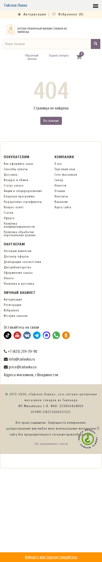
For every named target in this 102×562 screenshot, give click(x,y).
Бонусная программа (19, 196)
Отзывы (60, 191)
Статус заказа (13, 185)
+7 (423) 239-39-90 (22, 351)
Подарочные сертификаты (23, 202)
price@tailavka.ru (22, 367)
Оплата (9, 278)
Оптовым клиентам (18, 251)
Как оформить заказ (18, 164)
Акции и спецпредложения (23, 191)
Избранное (11, 310)
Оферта (9, 218)
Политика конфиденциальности (19, 225)
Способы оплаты (16, 169)
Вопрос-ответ (14, 207)
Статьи (8, 212)
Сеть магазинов (66, 174)
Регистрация (13, 305)
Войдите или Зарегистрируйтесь (51, 557)
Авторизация (34, 14)
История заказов (16, 316)
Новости (60, 185)
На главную (51, 121)
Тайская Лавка (15, 5)
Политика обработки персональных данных (20, 233)
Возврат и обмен (16, 180)
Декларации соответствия (22, 262)
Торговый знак (65, 169)
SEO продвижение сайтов (51, 443)
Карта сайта (63, 207)
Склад (59, 180)
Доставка (11, 174)
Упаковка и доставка (19, 283)
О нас (58, 164)
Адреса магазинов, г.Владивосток (31, 375)
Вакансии (61, 202)
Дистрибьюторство (17, 267)
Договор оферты (16, 256)
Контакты (61, 196)
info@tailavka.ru (21, 359)
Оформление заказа (18, 272)
